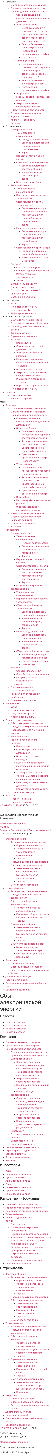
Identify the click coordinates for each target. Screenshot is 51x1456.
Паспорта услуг (30, 57)
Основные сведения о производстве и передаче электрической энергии (36, 31)
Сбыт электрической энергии (32, 162)
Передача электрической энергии (29, 323)
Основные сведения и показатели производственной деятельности (33, 18)
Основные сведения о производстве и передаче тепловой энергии (36, 67)
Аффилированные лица (23, 313)
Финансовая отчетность (24, 306)
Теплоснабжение (25, 60)
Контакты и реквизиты (23, 119)
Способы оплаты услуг (28, 267)
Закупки (15, 339)
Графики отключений (22, 287)
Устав (14, 303)
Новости (10, 392)
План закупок (23, 342)
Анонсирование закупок (29, 369)
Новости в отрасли (21, 398)
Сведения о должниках (23, 296)
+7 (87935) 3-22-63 (11, 805)
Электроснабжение (26, 24)
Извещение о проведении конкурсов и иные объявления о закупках (32, 362)
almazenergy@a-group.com (14, 1442)
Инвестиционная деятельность (27, 110)
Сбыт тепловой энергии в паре (33, 247)
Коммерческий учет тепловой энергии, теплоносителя (32, 218)
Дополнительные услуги (24, 283)
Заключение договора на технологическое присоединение (35, 146)
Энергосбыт (22, 93)
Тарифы (26, 152)
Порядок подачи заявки (35, 139)
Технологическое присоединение (29, 842)
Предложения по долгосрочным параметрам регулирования (31, 1124)
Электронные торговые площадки (29, 1234)
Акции (19, 280)
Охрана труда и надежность (26, 113)
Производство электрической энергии (26, 1211)
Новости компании (21, 395)
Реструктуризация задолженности (30, 970)
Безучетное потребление (29, 182)
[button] (25, 401)
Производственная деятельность (29, 11)
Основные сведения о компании (28, 5)
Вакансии (16, 123)
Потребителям (18, 830)
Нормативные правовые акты (32, 385)
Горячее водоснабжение (29, 228)
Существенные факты (23, 310)
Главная (4, 830)
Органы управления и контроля (28, 8)
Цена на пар (28, 260)
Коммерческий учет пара (35, 257)
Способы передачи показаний (32, 270)
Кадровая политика (21, 116)
